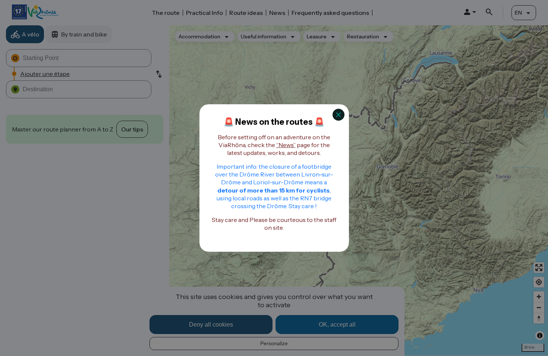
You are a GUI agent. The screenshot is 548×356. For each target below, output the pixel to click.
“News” (286, 145)
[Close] (338, 115)
